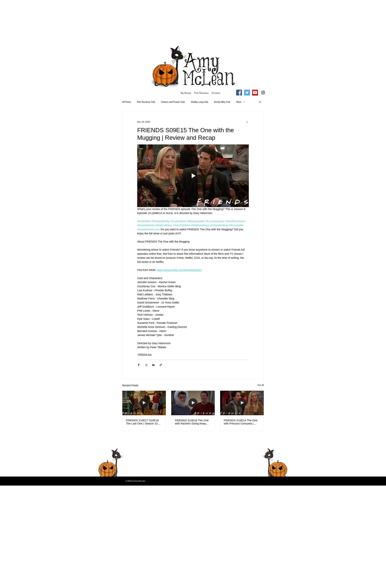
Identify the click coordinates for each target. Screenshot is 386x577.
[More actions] (247, 122)
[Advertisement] (90, 21)
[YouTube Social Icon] (255, 92)
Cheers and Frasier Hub (173, 102)
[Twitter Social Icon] (247, 92)
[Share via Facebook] (138, 364)
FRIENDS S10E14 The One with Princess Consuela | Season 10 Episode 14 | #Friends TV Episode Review (241, 422)
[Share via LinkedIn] (153, 364)
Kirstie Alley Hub (222, 102)
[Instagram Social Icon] (263, 92)
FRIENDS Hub (145, 354)
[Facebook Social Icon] (239, 92)
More (238, 102)
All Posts (126, 102)
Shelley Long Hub (199, 102)
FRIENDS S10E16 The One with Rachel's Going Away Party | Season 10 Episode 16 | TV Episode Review (193, 422)
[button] (260, 102)
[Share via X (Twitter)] (146, 364)
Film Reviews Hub (146, 102)
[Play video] (193, 175)
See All (260, 385)
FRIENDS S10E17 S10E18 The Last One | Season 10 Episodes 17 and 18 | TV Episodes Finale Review (142, 422)
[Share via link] (160, 364)
